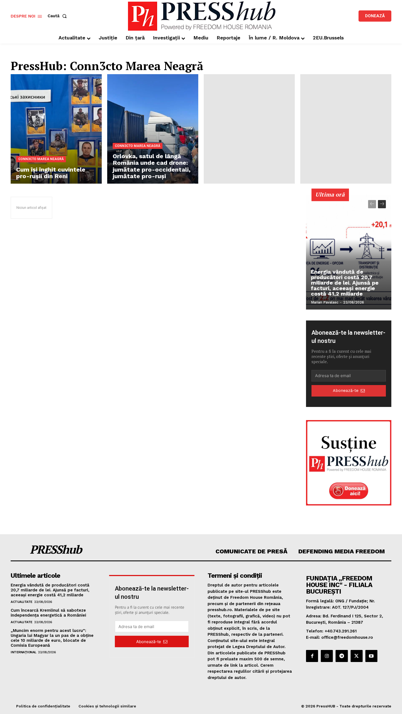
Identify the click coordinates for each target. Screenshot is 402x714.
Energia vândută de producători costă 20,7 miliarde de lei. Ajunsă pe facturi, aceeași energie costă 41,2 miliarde (344, 282)
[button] (58, 16)
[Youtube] (371, 656)
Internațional (23, 652)
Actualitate (22, 602)
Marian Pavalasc (324, 302)
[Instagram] (327, 656)
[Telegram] (342, 656)
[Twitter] (357, 656)
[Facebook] (312, 656)
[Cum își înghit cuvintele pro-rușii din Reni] (56, 129)
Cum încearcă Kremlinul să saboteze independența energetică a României (48, 613)
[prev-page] (372, 204)
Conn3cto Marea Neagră (41, 159)
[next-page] (382, 204)
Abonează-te (346, 390)
